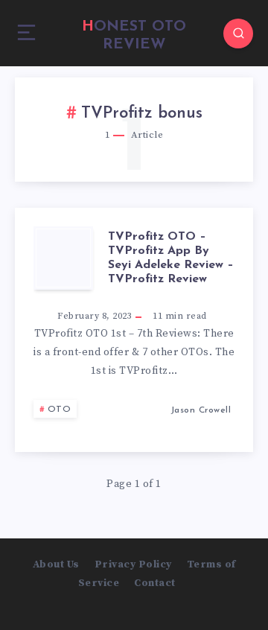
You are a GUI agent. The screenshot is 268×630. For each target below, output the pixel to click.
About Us (56, 564)
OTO (59, 409)
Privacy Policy (133, 564)
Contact (155, 583)
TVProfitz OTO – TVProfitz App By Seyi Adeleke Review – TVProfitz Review (171, 258)
